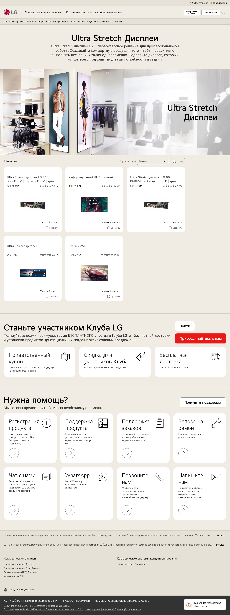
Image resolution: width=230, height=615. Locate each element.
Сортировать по (128, 161)
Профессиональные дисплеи (43, 12)
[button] (223, 12)
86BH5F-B (136, 186)
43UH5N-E (75, 186)
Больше (220, 535)
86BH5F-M (13, 186)
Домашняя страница (14, 21)
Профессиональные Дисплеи (51, 21)
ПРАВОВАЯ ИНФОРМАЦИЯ (76, 600)
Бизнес (30, 21)
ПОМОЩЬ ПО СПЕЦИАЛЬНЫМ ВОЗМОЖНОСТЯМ (122, 600)
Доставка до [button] (210, 2)
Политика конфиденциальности (40, 600)
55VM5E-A (75, 255)
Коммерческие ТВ (13, 576)
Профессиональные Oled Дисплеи (22, 568)
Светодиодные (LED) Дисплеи (20, 572)
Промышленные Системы (131, 564)
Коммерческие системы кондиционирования (94, 12)
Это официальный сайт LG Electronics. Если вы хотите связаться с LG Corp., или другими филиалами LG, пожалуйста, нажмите (72, 609)
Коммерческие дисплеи (20, 558)
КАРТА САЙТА (12, 600)
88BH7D (12, 255)
